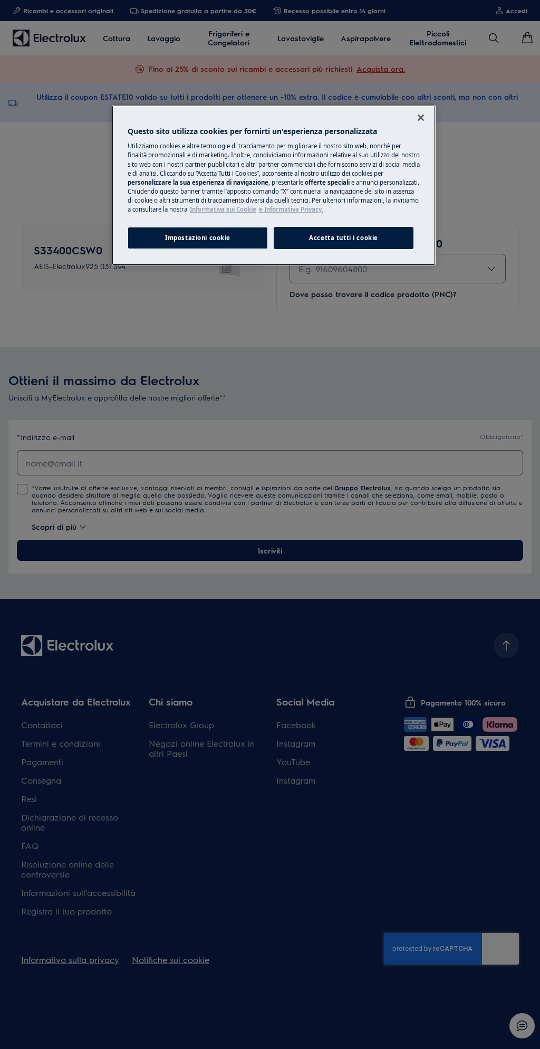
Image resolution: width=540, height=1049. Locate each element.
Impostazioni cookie (197, 238)
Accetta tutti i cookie (343, 238)
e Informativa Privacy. (291, 209)
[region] (274, 185)
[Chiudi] (420, 117)
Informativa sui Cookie (223, 209)
